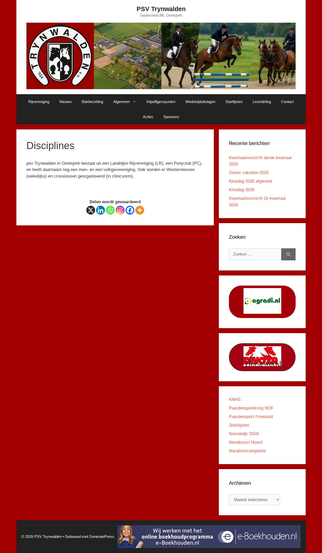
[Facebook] (130, 210)
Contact (287, 101)
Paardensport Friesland (251, 416)
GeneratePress (101, 536)
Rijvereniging (38, 101)
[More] (139, 210)
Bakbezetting (92, 101)
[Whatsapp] (110, 210)
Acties (148, 117)
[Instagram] (120, 210)
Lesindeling (262, 101)
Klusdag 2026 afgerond (250, 181)
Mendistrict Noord (245, 442)
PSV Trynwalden (161, 8)
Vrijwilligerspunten (160, 101)
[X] (90, 210)
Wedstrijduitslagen (200, 101)
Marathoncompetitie (247, 450)
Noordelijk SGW (244, 433)
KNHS (234, 399)
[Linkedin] (100, 210)
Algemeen (121, 101)
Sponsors (171, 117)
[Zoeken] (288, 254)
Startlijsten (234, 101)
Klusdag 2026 (241, 189)
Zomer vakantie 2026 (248, 172)
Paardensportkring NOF (251, 408)
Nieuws (65, 101)
